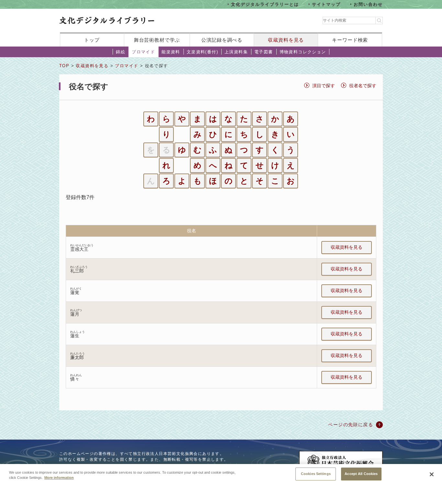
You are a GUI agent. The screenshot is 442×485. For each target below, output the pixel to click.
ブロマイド (143, 51)
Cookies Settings (316, 474)
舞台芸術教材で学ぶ (157, 40)
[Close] (432, 474)
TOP (64, 65)
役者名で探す (362, 85)
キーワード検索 (350, 40)
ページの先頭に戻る (350, 424)
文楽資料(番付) (202, 51)
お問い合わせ (368, 4)
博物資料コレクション (303, 51)
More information (59, 478)
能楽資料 (170, 51)
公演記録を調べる (221, 40)
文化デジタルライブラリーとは (265, 4)
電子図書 (263, 51)
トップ (92, 40)
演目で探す (323, 85)
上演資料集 (236, 51)
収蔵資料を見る (286, 40)
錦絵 (120, 51)
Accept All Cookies (361, 474)
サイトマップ (326, 4)
